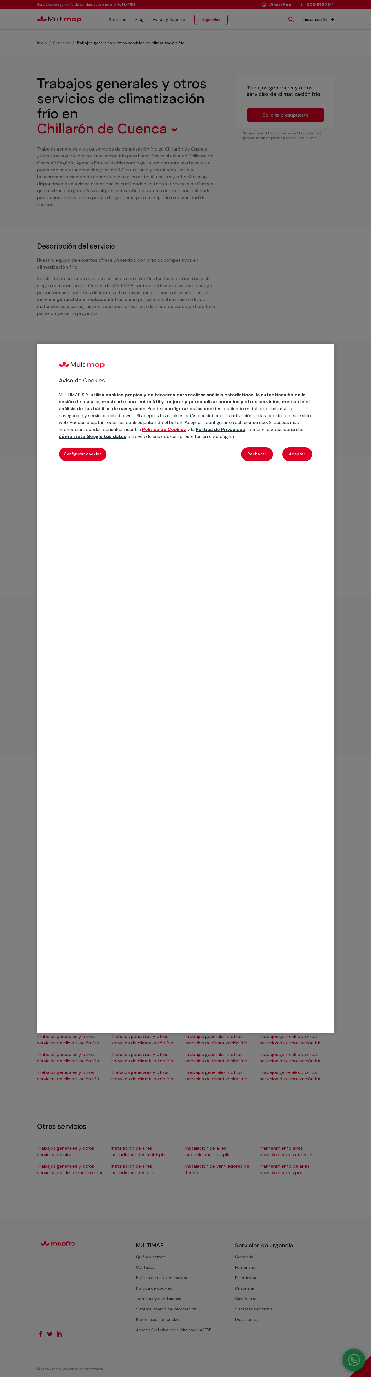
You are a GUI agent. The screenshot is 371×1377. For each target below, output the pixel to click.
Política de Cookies (164, 429)
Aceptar (297, 454)
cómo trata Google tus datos (92, 436)
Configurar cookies (83, 454)
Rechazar (257, 454)
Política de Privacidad (220, 429)
